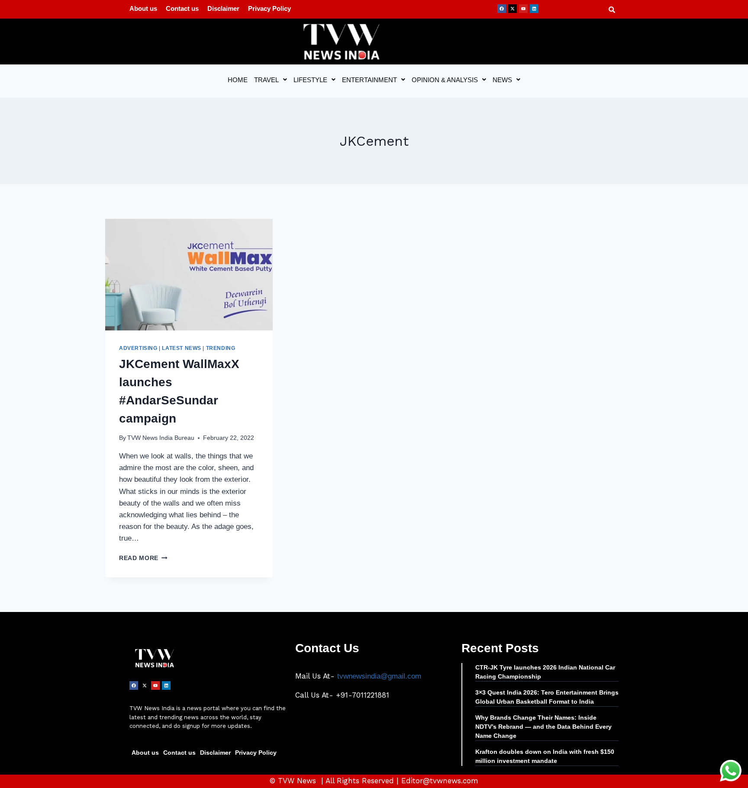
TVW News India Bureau (160, 438)
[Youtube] (523, 8)
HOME (238, 79)
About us (143, 8)
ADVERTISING (138, 348)
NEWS (502, 79)
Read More (143, 558)
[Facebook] (501, 8)
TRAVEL (266, 79)
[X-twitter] (512, 8)
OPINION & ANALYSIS (445, 79)
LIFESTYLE (310, 79)
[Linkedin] (534, 8)
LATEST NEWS (181, 348)
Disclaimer (223, 8)
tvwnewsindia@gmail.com (379, 676)
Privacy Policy (269, 8)
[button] (270, 79)
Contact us (182, 8)
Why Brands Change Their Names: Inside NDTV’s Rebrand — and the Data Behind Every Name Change (543, 726)
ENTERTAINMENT (369, 79)
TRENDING (220, 348)
